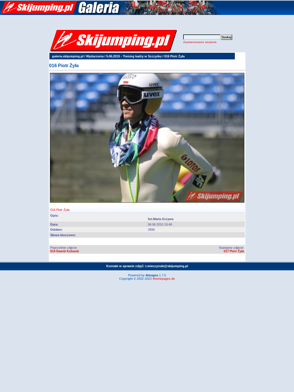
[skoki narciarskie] (110, 13)
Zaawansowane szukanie (200, 42)
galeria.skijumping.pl (68, 56)
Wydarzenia (95, 56)
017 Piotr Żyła (234, 251)
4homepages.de (163, 278)
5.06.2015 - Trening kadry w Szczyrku (134, 56)
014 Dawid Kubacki (64, 251)
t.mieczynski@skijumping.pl (166, 266)
